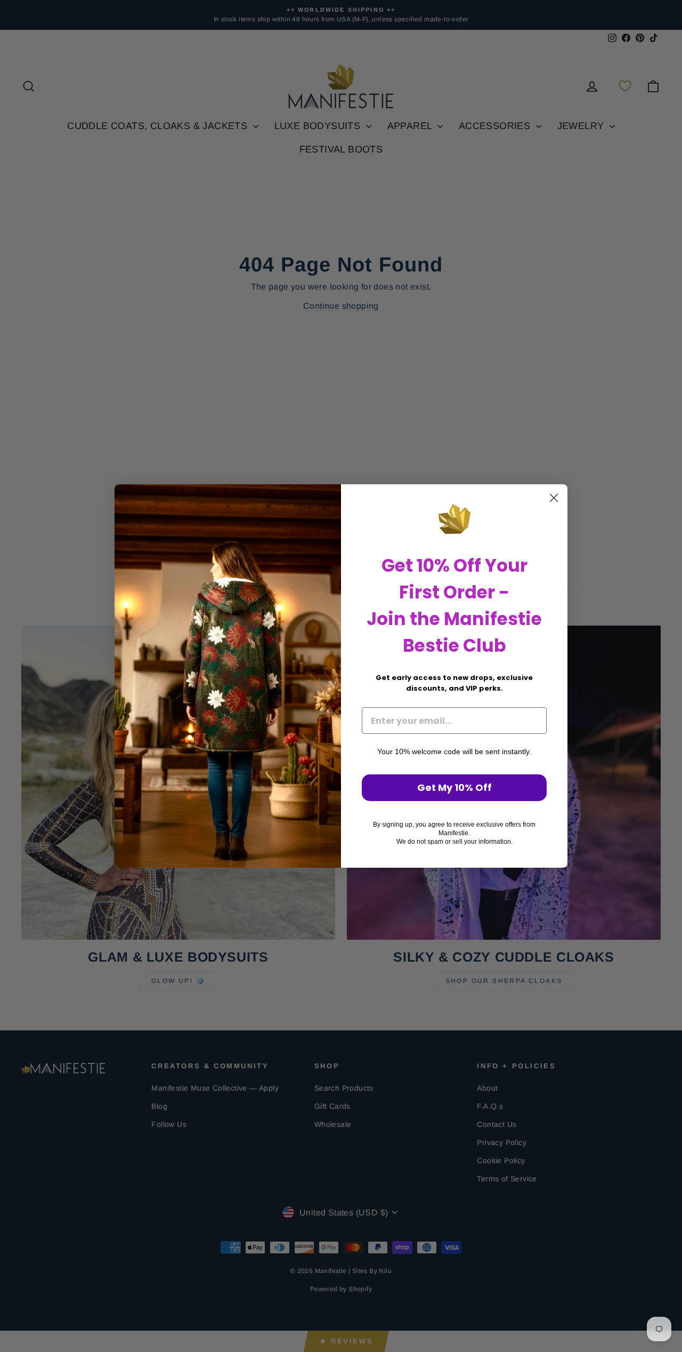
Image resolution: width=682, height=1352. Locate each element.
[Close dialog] (554, 498)
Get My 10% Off (454, 787)
